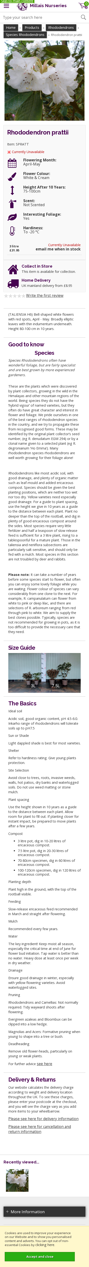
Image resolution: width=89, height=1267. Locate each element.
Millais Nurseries (48, 5)
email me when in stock (58, 249)
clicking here (44, 1244)
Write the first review (44, 295)
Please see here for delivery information (43, 1118)
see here (44, 1063)
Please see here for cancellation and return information (39, 1129)
